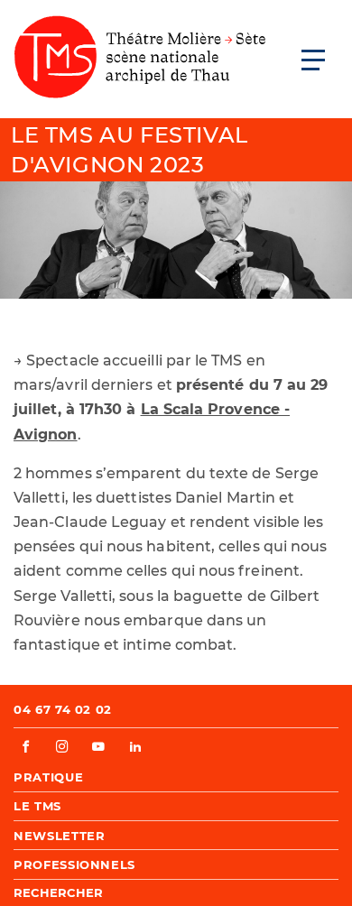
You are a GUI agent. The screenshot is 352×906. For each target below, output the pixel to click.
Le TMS (37, 806)
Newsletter (60, 835)
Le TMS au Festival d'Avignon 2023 (129, 150)
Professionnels (74, 864)
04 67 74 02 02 (63, 709)
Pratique (48, 777)
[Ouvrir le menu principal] (313, 59)
